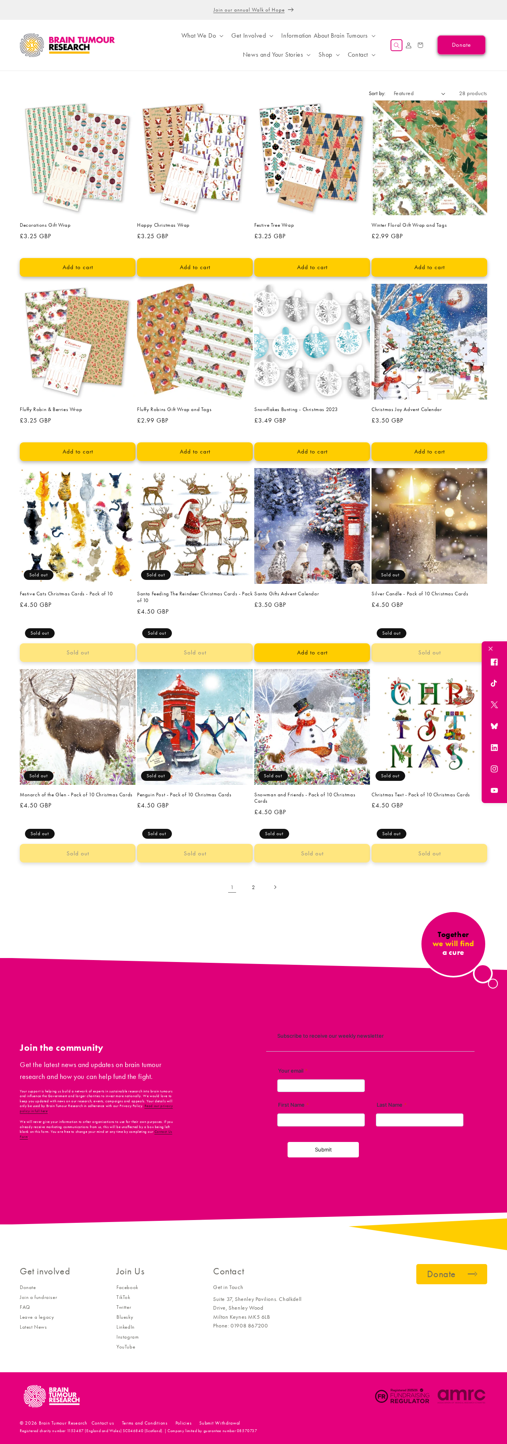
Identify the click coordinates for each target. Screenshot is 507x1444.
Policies (183, 1423)
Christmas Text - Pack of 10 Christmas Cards (421, 795)
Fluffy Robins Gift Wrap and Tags (174, 409)
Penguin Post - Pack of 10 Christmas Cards (184, 795)
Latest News (33, 1327)
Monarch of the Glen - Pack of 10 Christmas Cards (76, 795)
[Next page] (275, 887)
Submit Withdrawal (219, 1423)
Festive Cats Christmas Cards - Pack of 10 (66, 594)
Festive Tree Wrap (274, 225)
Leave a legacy (37, 1317)
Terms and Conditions (145, 1423)
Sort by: (377, 93)
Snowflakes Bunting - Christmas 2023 (296, 409)
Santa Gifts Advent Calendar (286, 594)
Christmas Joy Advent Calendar (407, 409)
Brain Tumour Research (63, 1423)
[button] (202, 35)
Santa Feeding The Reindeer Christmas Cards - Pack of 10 (194, 597)
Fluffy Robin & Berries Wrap (51, 409)
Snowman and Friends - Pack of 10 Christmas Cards (304, 798)
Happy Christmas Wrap (163, 225)
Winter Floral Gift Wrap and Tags (409, 225)
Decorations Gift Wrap (45, 225)
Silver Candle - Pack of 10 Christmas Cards (420, 594)
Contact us (102, 1423)
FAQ (25, 1307)
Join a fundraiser (38, 1297)
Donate (28, 1287)
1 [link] (232, 887)
